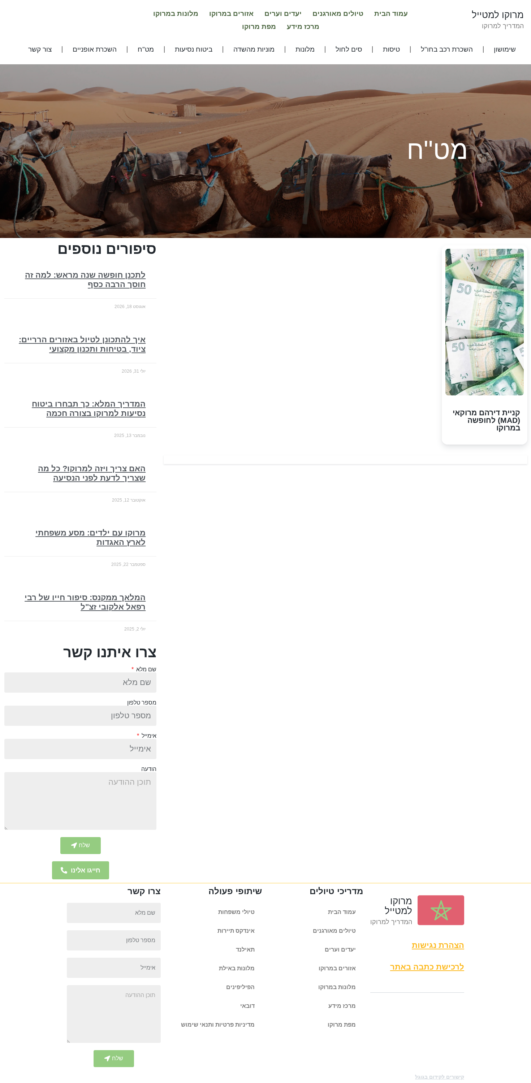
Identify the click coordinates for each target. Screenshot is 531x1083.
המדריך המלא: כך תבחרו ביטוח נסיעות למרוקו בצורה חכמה (89, 408)
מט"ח (146, 49)
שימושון (505, 49)
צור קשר (40, 49)
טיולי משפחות (236, 912)
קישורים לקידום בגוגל (439, 1077)
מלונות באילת (237, 968)
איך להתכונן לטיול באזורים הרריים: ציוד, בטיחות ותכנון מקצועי (82, 344)
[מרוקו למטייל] (441, 910)
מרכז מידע (303, 26)
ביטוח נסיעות (193, 49)
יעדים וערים (283, 13)
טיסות (391, 49)
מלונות (305, 49)
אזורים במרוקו (231, 13)
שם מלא (145, 669)
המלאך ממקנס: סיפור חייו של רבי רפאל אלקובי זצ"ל (85, 602)
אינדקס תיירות (236, 931)
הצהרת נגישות (438, 945)
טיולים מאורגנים (337, 13)
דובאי (247, 1006)
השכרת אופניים (95, 49)
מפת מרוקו (259, 26)
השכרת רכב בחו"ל (447, 49)
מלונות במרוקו (175, 13)
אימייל (148, 736)
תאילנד (245, 949)
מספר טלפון (141, 703)
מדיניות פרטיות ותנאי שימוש (218, 1025)
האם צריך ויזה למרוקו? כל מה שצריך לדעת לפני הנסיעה (92, 473)
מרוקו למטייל (498, 15)
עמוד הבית (391, 13)
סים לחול (349, 49)
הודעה (148, 769)
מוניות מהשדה (254, 49)
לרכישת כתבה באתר (427, 966)
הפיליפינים (240, 987)
